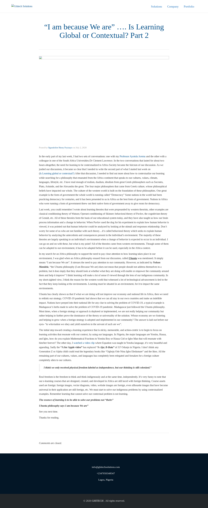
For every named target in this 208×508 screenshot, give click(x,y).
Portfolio (189, 6)
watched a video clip (84, 342)
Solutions (156, 6)
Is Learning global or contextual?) (57, 173)
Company (173, 6)
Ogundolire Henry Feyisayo (60, 147)
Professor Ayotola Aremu (132, 156)
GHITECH (98, 500)
